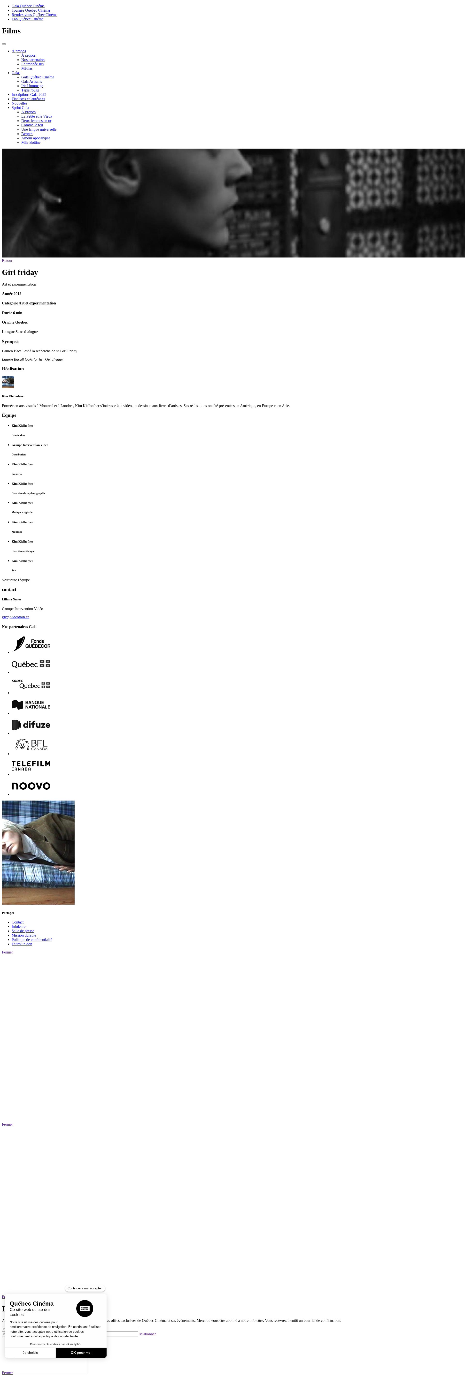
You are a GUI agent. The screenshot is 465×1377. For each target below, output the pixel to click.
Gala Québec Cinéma (28, 6)
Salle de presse (23, 931)
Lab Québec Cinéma (27, 19)
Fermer (7, 952)
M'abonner (147, 1334)
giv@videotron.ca (15, 617)
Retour (7, 260)
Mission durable (24, 935)
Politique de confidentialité (32, 940)
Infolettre (18, 926)
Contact (17, 922)
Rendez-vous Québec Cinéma (34, 15)
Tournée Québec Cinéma (31, 10)
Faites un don (22, 944)
